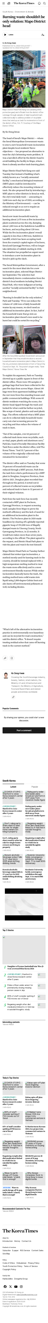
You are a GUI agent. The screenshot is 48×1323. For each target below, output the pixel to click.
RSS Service (25, 1250)
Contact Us (26, 1241)
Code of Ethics (9, 1263)
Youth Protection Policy (12, 1266)
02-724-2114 (10, 1297)
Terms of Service (31, 1266)
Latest (13, 787)
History (17, 1241)
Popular (34, 787)
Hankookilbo (8, 1279)
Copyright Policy (9, 1269)
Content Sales (37, 1250)
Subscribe (7, 1250)
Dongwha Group (21, 1279)
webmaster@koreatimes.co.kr (27, 1295)
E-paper (15, 1250)
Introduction (8, 1241)
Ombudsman (21, 1263)
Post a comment (24, 730)
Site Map (6, 1254)
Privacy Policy (33, 1263)
